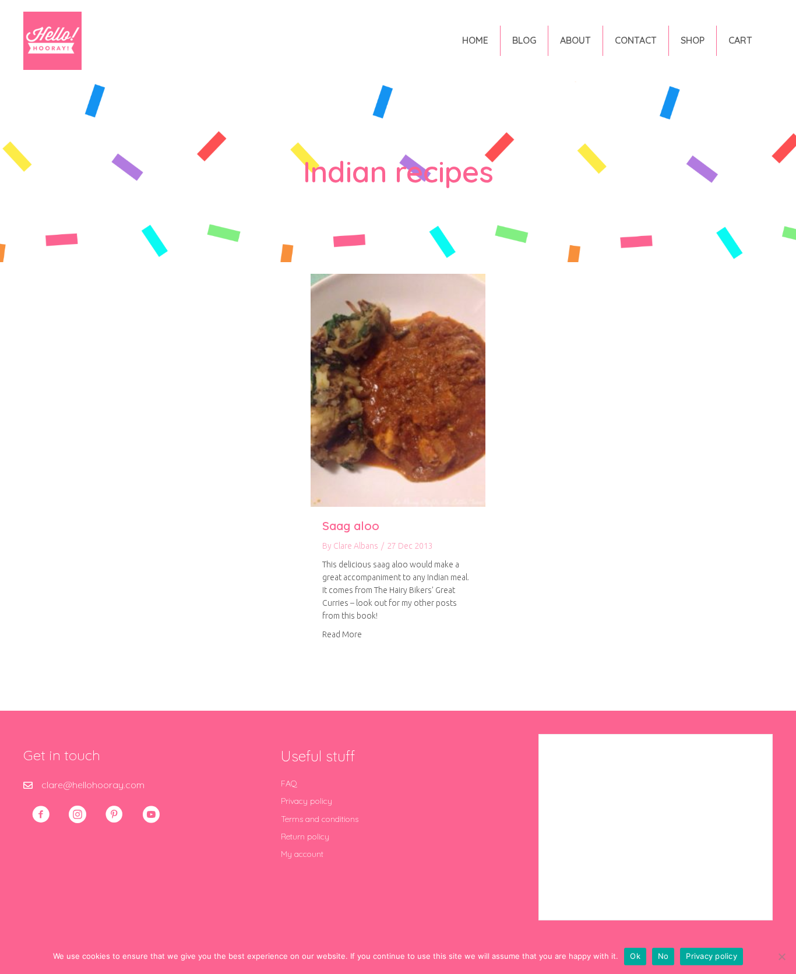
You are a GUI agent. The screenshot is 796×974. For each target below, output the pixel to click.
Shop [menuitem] (693, 40)
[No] (781, 956)
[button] (40, 814)
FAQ (289, 783)
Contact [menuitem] (636, 40)
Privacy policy (306, 801)
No (663, 956)
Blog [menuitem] (524, 40)
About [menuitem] (575, 40)
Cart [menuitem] (740, 40)
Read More (342, 634)
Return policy (305, 836)
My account (302, 854)
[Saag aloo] (398, 389)
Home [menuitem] (475, 40)
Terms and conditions (319, 819)
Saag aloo (350, 525)
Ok (635, 956)
